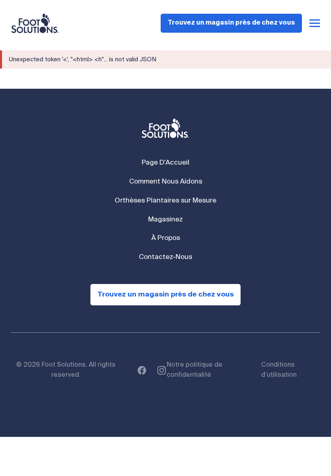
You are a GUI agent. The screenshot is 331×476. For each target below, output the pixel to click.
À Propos (165, 238)
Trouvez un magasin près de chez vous (231, 23)
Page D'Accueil (165, 162)
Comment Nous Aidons (165, 181)
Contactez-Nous (165, 257)
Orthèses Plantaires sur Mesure (165, 200)
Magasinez (165, 219)
